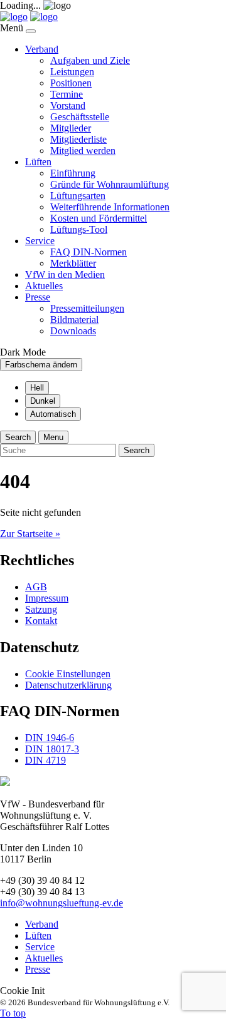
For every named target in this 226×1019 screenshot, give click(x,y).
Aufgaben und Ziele (90, 60)
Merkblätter (73, 263)
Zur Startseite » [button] (30, 533)
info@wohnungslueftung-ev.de (61, 903)
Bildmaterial (74, 319)
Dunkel (42, 401)
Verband (41, 49)
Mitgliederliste (78, 139)
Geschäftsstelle (79, 116)
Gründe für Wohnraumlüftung (109, 184)
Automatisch (53, 414)
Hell (37, 387)
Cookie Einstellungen (67, 673)
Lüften (38, 161)
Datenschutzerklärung (68, 685)
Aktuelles (44, 285)
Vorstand (67, 105)
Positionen (71, 83)
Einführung (72, 173)
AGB (36, 586)
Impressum (46, 598)
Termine (66, 94)
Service (40, 240)
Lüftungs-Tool (78, 229)
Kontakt (41, 620)
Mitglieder (70, 128)
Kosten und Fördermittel (98, 218)
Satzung (41, 609)
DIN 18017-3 (52, 749)
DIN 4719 (45, 760)
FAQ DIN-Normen (88, 252)
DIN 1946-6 (49, 737)
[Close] (31, 31)
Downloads (73, 330)
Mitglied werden (83, 150)
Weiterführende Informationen (110, 207)
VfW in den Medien (65, 274)
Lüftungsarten (77, 195)
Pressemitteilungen (87, 308)
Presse (37, 297)
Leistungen (72, 71)
